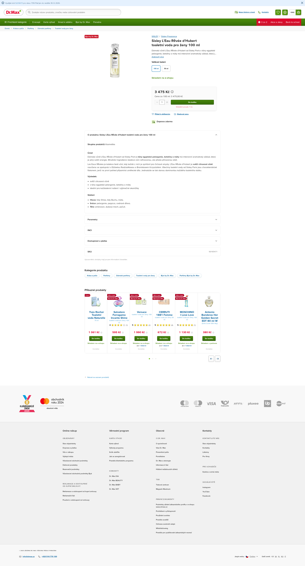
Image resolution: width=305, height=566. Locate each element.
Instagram (206, 487)
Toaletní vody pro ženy (145, 275)
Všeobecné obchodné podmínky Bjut (77, 473)
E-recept (36, 22)
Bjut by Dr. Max (83, 22)
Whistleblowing (162, 528)
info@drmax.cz (29, 556)
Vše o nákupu (68, 452)
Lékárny (206, 452)
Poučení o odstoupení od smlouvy (76, 500)
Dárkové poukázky (70, 465)
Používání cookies (163, 515)
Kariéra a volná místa (211, 472)
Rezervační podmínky (71, 469)
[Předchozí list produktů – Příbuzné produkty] (211, 359)
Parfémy (106, 275)
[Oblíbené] (278, 12)
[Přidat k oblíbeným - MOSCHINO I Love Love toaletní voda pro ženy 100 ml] (195, 295)
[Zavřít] (302, 3)
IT (285, 556)
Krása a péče (92, 275)
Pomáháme (160, 456)
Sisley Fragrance (169, 36)
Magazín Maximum (163, 489)
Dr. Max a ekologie (163, 461)
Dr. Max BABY (114, 485)
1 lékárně (143, 346)
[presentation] (96, 301)
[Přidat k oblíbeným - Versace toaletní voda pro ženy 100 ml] (150, 295)
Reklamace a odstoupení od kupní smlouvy (79, 491)
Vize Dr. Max (161, 448)
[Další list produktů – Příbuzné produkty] (217, 359)
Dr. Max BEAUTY (116, 480)
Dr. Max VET (114, 489)
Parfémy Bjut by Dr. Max (189, 275)
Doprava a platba (69, 448)
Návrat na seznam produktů (98, 377)
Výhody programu (116, 448)
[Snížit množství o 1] (157, 102)
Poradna (97, 22)
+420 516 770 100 (49, 556)
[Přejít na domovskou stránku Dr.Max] (13, 12)
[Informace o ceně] (172, 92)
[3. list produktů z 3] (155, 358)
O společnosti (161, 443)
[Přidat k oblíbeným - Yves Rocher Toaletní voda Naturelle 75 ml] (104, 295)
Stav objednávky (69, 443)
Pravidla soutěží (162, 520)
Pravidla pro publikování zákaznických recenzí (174, 532)
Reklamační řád (69, 496)
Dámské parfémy (123, 275)
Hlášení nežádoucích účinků (167, 469)
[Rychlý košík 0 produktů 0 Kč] (298, 12)
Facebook (206, 496)
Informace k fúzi (162, 465)
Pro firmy (206, 456)
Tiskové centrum (162, 485)
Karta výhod (49, 22)
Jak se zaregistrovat (117, 456)
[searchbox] (73, 12)
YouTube (206, 492)
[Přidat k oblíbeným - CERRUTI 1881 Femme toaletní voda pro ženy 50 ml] (172, 295)
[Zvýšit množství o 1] (167, 102)
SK (276, 556)
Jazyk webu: (239, 556)
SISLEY (155, 36)
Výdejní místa (68, 456)
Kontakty (206, 448)
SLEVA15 (19, 3)
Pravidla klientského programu (121, 461)
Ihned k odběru (65, 22)
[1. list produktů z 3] (149, 359)
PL (279, 556)
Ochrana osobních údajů (165, 524)
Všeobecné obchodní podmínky (75, 461)
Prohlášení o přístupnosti (165, 511)
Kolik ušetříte (114, 452)
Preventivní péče (162, 452)
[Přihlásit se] (285, 12)
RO (282, 556)
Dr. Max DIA (114, 476)
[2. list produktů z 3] (152, 358)
